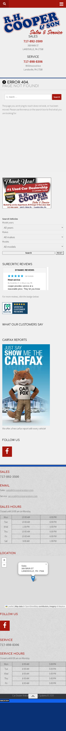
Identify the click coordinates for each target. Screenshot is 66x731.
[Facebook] (7, 451)
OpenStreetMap (31, 606)
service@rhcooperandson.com (22, 496)
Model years (8, 222)
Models (5, 241)
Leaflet (10, 606)
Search (28, 253)
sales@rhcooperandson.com (19, 490)
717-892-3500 (33, 41)
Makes (5, 232)
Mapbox (61, 606)
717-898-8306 (33, 61)
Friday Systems (40, 695)
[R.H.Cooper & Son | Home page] (33, 23)
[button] (33, 579)
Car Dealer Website (21, 695)
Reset (59, 253)
